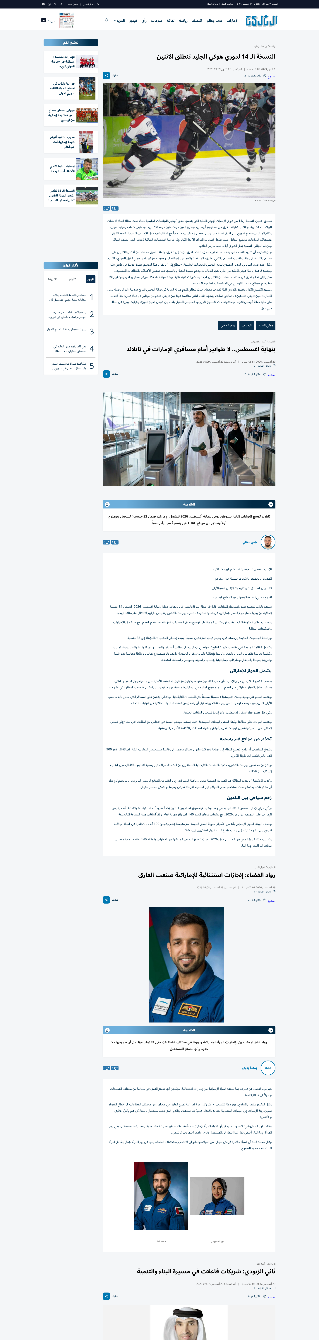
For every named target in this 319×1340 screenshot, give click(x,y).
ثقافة (170, 20)
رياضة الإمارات (259, 46)
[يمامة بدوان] (268, 1068)
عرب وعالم (214, 20)
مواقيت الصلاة (227, 4)
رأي (144, 20)
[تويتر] (55, 4)
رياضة (183, 20)
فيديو (133, 20)
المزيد (121, 20)
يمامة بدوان (249, 1068)
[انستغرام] (49, 4)
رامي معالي (250, 542)
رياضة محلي (228, 325)
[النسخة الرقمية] (67, 21)
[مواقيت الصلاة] (43, 21)
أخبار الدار (260, 867)
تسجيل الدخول (89, 4)
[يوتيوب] (43, 4)
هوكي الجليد (266, 325)
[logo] (262, 21)
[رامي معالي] (268, 542)
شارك (115, 75)
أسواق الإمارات (258, 341)
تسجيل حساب (72, 4)
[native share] (106, 75)
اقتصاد (197, 20)
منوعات (156, 20)
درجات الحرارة (212, 4)
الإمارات (232, 20)
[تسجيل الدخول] (98, 4)
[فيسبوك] (61, 4)
